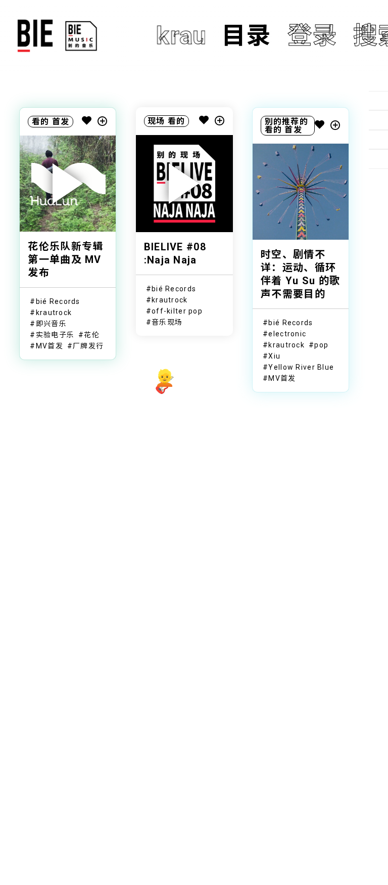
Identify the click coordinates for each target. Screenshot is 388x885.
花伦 (92, 335)
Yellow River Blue (301, 367)
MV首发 (49, 346)
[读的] (378, 120)
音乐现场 (167, 322)
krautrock (54, 312)
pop (321, 345)
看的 (41, 121)
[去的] (378, 159)
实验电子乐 (55, 335)
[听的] (378, 101)
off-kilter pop (177, 311)
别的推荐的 (286, 121)
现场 (156, 121)
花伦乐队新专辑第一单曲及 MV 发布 (65, 259)
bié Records (58, 301)
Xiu (274, 356)
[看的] (378, 140)
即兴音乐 (51, 324)
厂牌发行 (88, 346)
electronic (287, 334)
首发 (61, 121)
